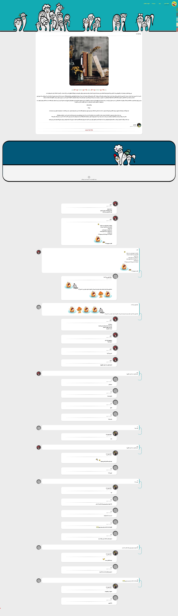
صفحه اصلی (166, 3)
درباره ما (153, 3)
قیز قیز (134, 125)
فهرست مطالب (146, 3)
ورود (160, 3)
